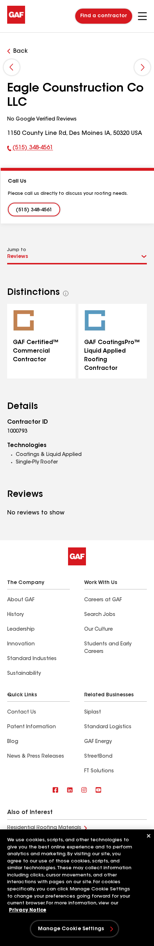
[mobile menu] (142, 16)
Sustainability (24, 673)
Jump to (16, 250)
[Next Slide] (142, 67)
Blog (12, 741)
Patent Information (31, 727)
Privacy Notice (27, 910)
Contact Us (21, 712)
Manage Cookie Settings (71, 929)
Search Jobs (99, 614)
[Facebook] (55, 790)
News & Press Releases (35, 756)
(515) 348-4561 (30, 149)
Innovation (21, 644)
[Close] (148, 836)
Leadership (21, 629)
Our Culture (98, 629)
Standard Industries (32, 659)
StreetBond (98, 756)
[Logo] (16, 22)
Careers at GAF (103, 600)
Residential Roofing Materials (44, 827)
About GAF (20, 600)
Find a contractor (103, 16)
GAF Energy (98, 741)
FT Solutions (99, 771)
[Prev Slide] (12, 67)
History (15, 614)
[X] (70, 790)
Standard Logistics (107, 727)
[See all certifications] (66, 293)
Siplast (92, 712)
